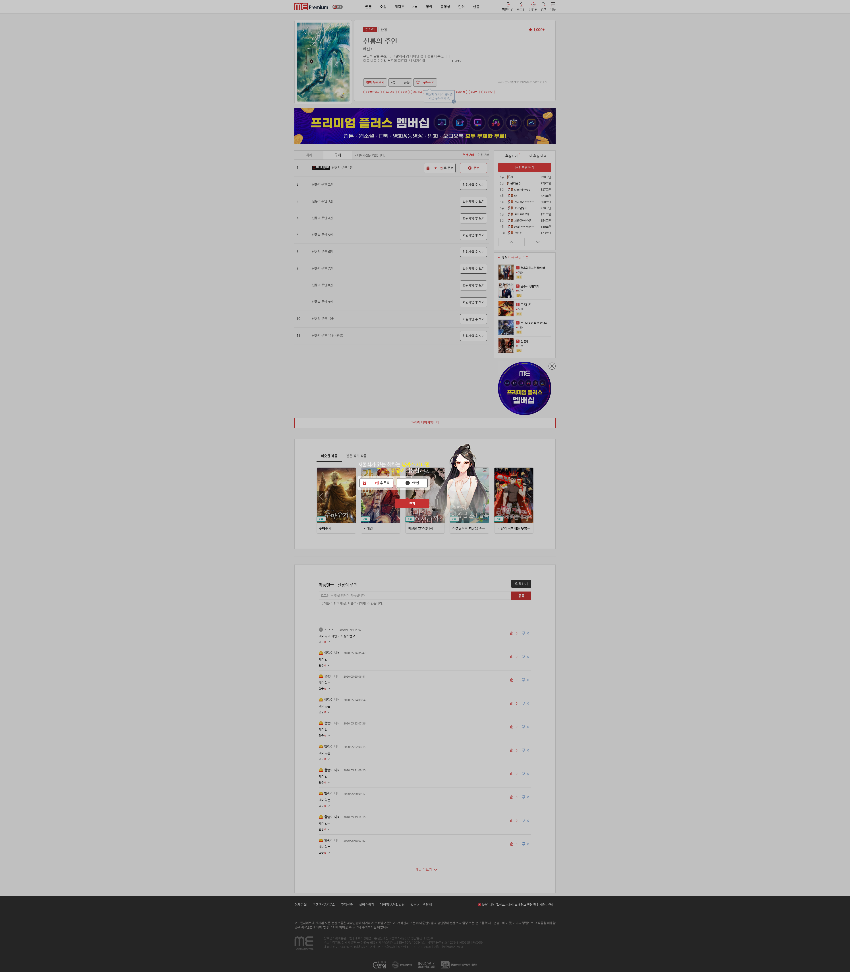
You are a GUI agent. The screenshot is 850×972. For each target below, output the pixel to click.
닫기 (412, 503)
